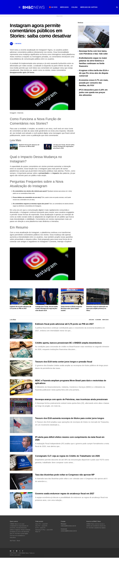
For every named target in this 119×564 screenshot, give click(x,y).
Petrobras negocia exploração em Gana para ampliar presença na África (97, 308)
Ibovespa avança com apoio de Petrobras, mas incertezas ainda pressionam (71, 399)
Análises (91, 319)
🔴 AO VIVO (53, 7)
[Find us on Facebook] (22, 551)
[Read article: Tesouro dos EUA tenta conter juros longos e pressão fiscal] (21, 368)
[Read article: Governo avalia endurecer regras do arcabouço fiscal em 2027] (21, 500)
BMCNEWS (18, 43)
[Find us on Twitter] (19, 551)
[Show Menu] (19, 7)
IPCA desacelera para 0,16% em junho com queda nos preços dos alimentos (93, 92)
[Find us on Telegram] (16, 551)
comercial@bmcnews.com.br (69, 531)
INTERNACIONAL (41, 303)
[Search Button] (117, 7)
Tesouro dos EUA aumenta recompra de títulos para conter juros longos (69, 418)
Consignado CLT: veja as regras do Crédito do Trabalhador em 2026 (67, 456)
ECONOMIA (14, 303)
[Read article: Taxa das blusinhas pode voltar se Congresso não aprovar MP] (21, 481)
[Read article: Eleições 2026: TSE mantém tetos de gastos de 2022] (93, 37)
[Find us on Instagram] (13, 551)
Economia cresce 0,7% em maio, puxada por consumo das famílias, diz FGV (93, 83)
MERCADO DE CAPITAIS (88, 7)
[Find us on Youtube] (10, 551)
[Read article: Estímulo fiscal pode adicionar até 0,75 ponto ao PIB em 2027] (14, 147)
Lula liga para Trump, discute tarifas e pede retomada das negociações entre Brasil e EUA (63, 146)
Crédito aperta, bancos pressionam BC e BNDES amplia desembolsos (68, 343)
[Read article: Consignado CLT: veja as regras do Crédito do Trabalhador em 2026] (21, 463)
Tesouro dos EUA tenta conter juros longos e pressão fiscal (63, 361)
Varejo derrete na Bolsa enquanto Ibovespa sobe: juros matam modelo (71, 308)
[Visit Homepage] (34, 7)
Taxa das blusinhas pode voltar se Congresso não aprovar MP (64, 474)
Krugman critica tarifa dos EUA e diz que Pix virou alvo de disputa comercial (94, 73)
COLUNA (74, 7)
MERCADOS (64, 7)
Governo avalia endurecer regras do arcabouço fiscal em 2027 (64, 493)
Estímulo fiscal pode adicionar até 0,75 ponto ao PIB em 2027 (64, 324)
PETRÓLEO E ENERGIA (94, 303)
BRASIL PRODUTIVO (67, 303)
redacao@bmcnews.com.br (68, 525)
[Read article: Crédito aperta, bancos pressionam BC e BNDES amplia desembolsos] (21, 349)
